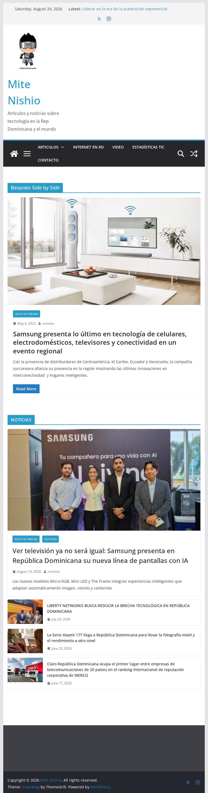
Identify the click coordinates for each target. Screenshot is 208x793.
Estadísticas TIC (148, 147)
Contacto (48, 160)
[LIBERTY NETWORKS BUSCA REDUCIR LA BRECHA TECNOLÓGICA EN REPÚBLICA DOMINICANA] (25, 612)
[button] (61, 147)
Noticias (50, 539)
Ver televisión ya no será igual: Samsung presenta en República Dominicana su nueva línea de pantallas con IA (100, 555)
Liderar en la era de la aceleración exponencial (124, 8)
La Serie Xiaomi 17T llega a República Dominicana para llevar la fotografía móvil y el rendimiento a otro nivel (121, 637)
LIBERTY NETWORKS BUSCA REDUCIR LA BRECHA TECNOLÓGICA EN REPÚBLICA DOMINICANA (118, 608)
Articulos (48, 147)
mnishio (48, 323)
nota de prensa (26, 314)
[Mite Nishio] (14, 153)
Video (118, 147)
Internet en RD (88, 147)
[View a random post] (193, 153)
